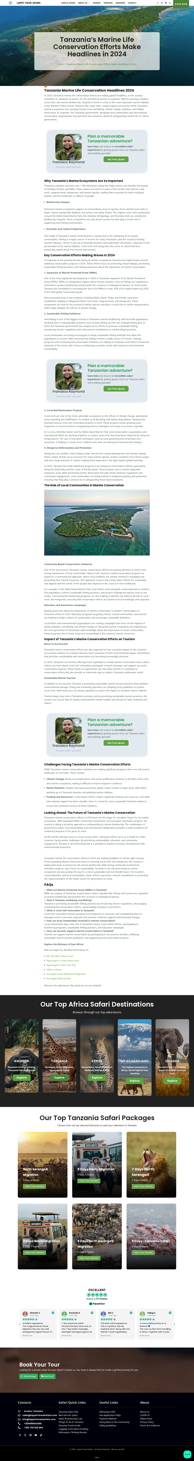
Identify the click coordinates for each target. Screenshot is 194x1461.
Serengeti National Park (58, 978)
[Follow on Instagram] (30, 1435)
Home (61, 64)
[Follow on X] (25, 1435)
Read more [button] (27, 1336)
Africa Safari (68, 3)
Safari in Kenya (54, 969)
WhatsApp (30, 1376)
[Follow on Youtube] (36, 1435)
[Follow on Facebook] (20, 1435)
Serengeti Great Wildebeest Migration (66, 973)
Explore (22, 1077)
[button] (174, 1324)
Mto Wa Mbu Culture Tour (59, 956)
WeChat (49, 1376)
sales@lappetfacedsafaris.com (39, 1415)
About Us (82, 3)
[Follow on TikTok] (41, 1435)
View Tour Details (34, 1186)
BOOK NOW (181, 4)
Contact (132, 3)
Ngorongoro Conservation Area (62, 960)
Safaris (97, 3)
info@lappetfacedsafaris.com (39, 1419)
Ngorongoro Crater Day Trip (60, 965)
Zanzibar (120, 3)
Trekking (108, 3)
